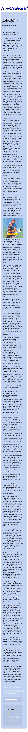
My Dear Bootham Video (12, 53)
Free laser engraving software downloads (11, 549)
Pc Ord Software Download (12, 687)
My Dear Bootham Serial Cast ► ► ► (11, 30)
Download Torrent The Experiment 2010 (15, 717)
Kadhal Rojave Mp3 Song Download (15, 714)
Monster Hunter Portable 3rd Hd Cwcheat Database (14, 692)
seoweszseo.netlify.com (9, 29)
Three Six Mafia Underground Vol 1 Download (14, 720)
